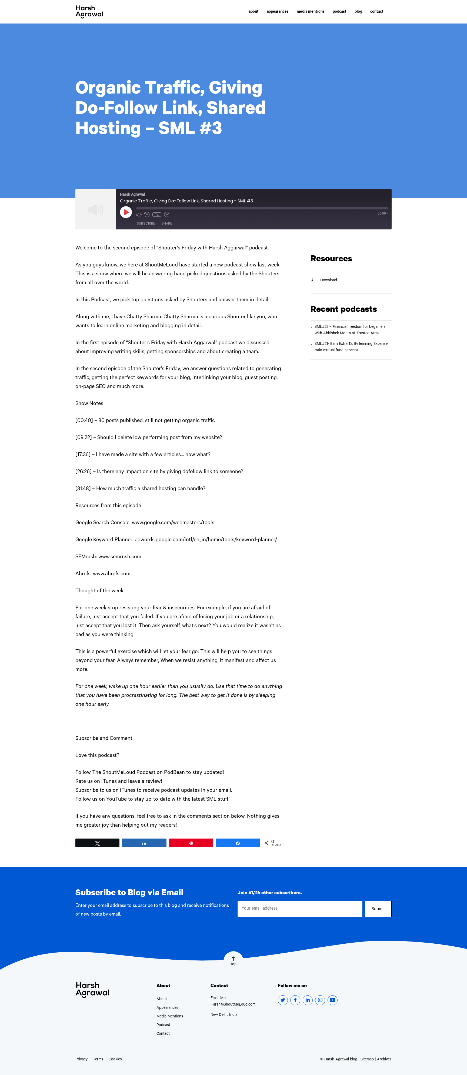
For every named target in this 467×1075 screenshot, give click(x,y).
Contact (163, 1034)
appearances (278, 12)
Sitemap (367, 1060)
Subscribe (146, 223)
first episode (104, 343)
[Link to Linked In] (308, 1000)
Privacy (81, 1060)
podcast (339, 12)
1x (157, 214)
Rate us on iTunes (96, 782)
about (254, 12)
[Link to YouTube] (333, 1000)
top (233, 965)
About (161, 999)
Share (167, 223)
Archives (384, 1060)
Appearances (167, 1008)
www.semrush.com (119, 557)
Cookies (115, 1060)
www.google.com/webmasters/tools (173, 523)
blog (358, 12)
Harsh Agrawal (89, 12)
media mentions (311, 12)
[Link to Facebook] (295, 1000)
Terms (98, 1060)
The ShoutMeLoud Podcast (123, 773)
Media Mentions (169, 1017)
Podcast (163, 1025)
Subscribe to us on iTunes (105, 791)
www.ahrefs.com (112, 574)
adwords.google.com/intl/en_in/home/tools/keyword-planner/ (206, 540)
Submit (378, 909)
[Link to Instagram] (320, 1000)
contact (376, 12)
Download (328, 281)
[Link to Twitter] (283, 1000)
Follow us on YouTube (101, 800)
